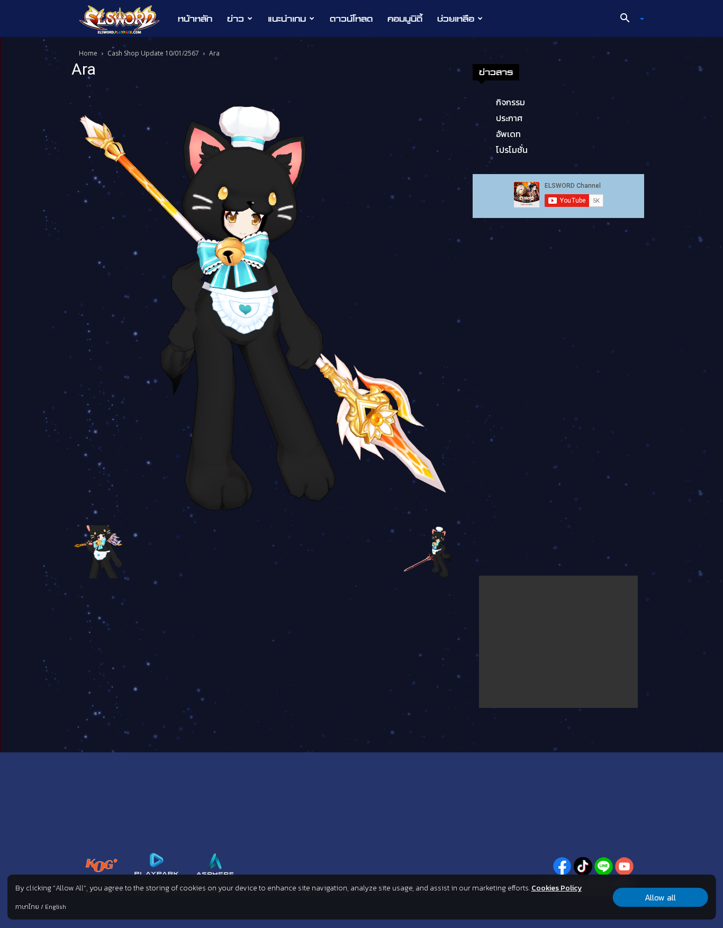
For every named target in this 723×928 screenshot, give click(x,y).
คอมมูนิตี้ (404, 18)
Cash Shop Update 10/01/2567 (153, 53)
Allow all (660, 897)
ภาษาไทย (27, 907)
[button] (628, 19)
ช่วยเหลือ (455, 18)
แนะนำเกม (287, 18)
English (55, 907)
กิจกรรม (510, 102)
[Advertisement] (558, 642)
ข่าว (235, 18)
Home (88, 53)
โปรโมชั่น (512, 149)
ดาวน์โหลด (351, 18)
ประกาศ (509, 118)
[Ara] (263, 304)
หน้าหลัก (195, 18)
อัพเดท (508, 134)
